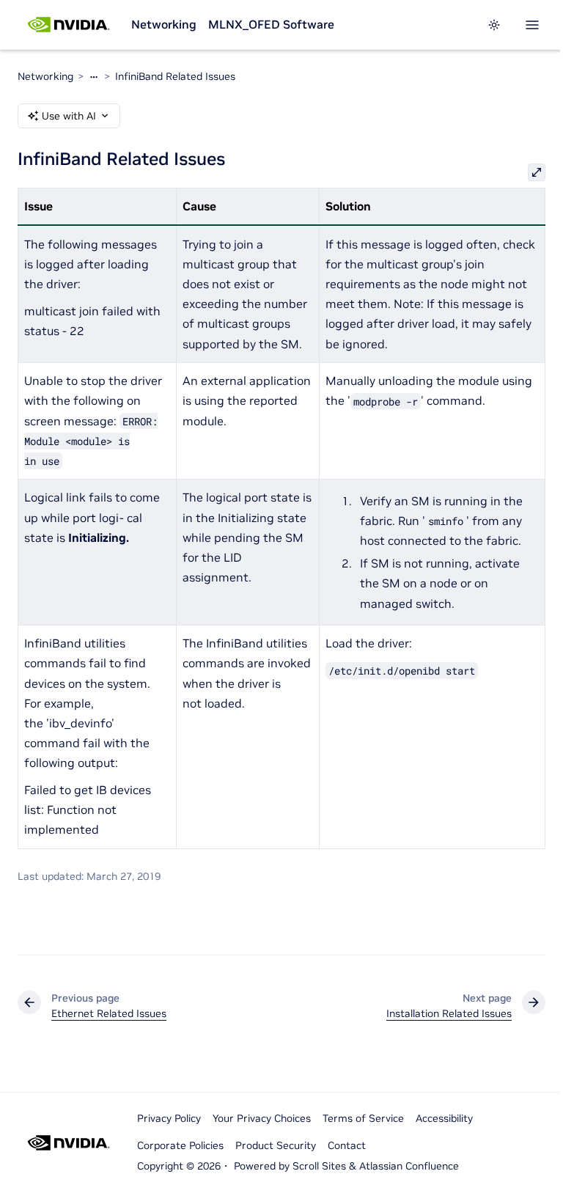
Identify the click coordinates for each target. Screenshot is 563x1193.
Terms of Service (363, 1118)
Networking (163, 24)
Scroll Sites (319, 1165)
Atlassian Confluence (409, 1165)
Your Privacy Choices (262, 1118)
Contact (347, 1145)
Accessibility (444, 1118)
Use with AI (69, 115)
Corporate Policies (180, 1145)
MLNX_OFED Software (271, 24)
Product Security (275, 1145)
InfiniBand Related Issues (175, 76)
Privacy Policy (169, 1118)
